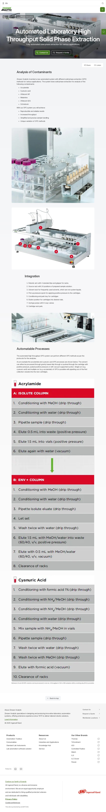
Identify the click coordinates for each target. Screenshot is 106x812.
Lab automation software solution (18, 749)
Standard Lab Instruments (16, 745)
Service (42, 749)
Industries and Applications (49, 742)
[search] (102, 3)
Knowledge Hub (45, 745)
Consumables (11, 742)
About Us (42, 739)
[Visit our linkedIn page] (15, 769)
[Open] (102, 9)
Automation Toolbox (14, 739)
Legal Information (11, 719)
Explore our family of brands (15, 782)
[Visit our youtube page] (21, 769)
